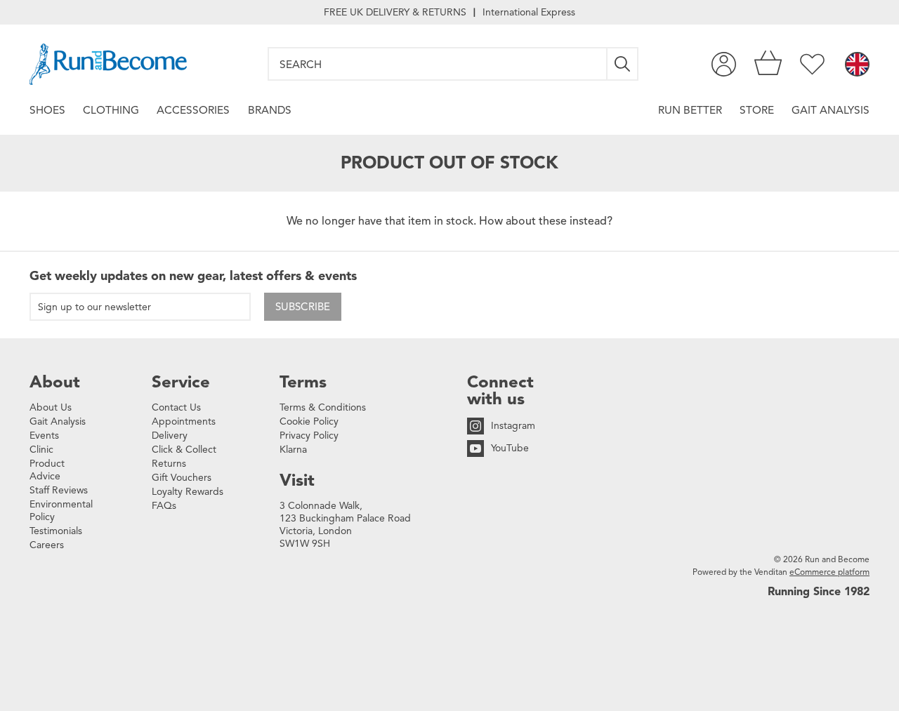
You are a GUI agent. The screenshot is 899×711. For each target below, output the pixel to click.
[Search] (623, 64)
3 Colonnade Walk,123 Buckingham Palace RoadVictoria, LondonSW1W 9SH (345, 525)
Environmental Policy (61, 510)
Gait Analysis (831, 110)
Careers (46, 545)
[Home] (108, 64)
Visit (297, 480)
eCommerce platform (829, 571)
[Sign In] (723, 64)
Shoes (47, 110)
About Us (50, 407)
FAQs (164, 506)
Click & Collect (184, 450)
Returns (169, 464)
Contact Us (176, 407)
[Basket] (768, 64)
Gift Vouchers (181, 478)
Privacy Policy (309, 435)
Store (757, 110)
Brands (269, 110)
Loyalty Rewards (187, 492)
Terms (303, 381)
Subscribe (302, 306)
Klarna (293, 450)
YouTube (510, 448)
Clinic (41, 450)
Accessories (193, 110)
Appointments (184, 421)
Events (44, 435)
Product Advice (47, 470)
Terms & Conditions (323, 407)
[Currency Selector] (857, 65)
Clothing (111, 110)
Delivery (170, 435)
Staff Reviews (58, 490)
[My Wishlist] (812, 64)
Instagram (513, 426)
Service (181, 381)
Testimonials (55, 531)
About (54, 381)
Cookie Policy (309, 421)
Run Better (690, 110)
